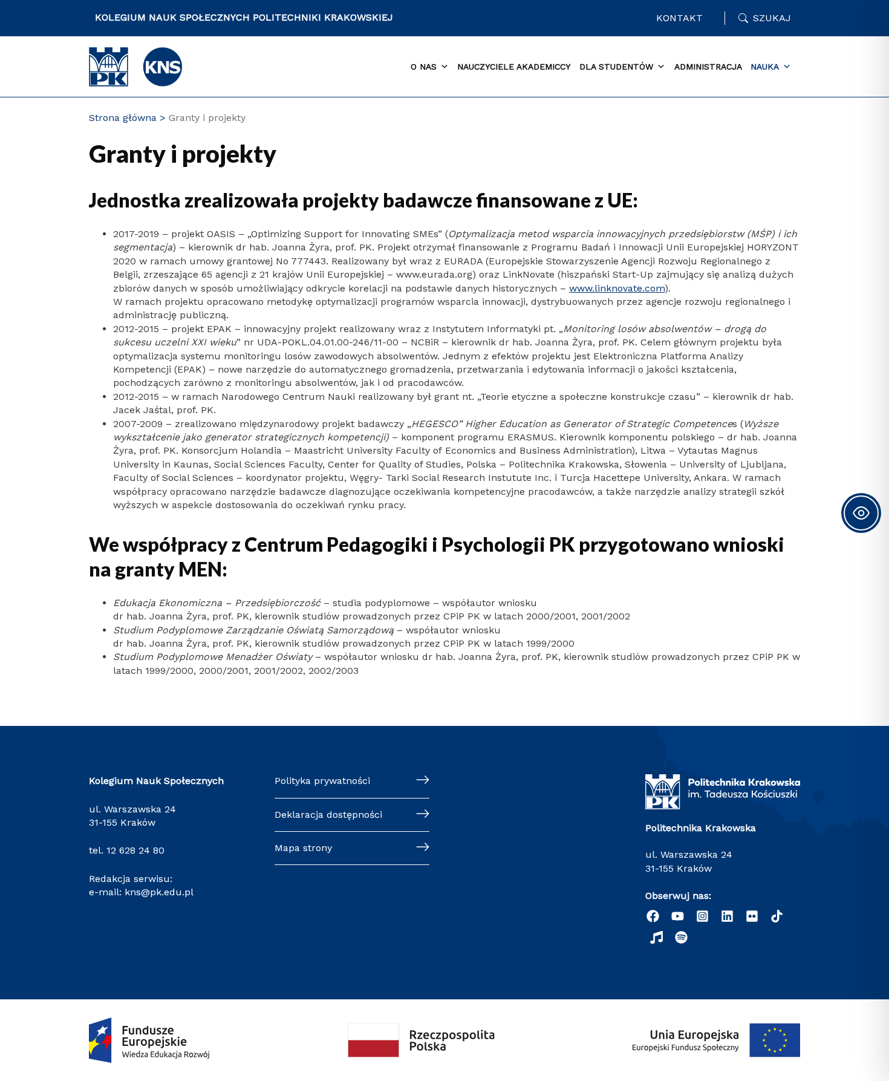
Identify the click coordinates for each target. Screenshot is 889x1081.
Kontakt (679, 18)
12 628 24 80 (135, 850)
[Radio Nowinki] (656, 937)
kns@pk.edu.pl (159, 892)
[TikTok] (776, 916)
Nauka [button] (765, 66)
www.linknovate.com (617, 288)
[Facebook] (652, 916)
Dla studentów (616, 66)
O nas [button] (424, 66)
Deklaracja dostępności (328, 814)
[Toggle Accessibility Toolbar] (861, 513)
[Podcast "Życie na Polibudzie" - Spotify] (681, 937)
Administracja (708, 66)
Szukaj (772, 18)
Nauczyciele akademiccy (513, 66)
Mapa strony (303, 848)
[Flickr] (752, 916)
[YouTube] (677, 916)
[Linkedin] (727, 916)
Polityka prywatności (322, 780)
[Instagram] (702, 916)
